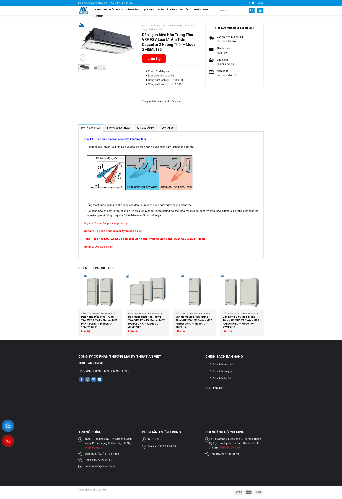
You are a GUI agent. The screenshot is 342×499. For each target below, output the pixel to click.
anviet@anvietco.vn (103, 466)
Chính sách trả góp (221, 371)
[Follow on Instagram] (87, 379)
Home (145, 25)
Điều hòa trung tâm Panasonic (167, 101)
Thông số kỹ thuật (118, 128)
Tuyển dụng (201, 9)
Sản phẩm (132, 9)
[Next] (131, 42)
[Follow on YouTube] (253, 3)
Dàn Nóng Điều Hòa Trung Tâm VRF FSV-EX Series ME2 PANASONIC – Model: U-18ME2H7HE (99, 322)
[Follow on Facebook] (250, 3)
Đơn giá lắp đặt (146, 128)
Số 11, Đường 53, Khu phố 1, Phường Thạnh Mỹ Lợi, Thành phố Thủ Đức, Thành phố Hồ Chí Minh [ (235, 443)
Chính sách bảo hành (222, 364)
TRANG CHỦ (100, 9)
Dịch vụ (147, 9)
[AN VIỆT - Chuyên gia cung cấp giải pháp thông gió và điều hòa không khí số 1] (83, 10)
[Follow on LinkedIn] (99, 379)
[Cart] (260, 10)
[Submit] (252, 10)
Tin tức (184, 9)
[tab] (90, 127)
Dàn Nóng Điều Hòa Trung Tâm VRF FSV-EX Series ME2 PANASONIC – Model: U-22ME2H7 (241, 322)
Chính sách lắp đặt (221, 378)
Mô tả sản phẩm (91, 128)
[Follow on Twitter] (93, 379)
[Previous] (84, 42)
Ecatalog (168, 128)
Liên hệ (99, 16)
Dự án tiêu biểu (166, 9)
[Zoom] (83, 57)
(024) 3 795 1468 (108, 453)
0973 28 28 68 (103, 459)
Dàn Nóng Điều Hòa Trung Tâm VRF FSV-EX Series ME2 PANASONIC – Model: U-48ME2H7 (146, 322)
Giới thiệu (115, 9)
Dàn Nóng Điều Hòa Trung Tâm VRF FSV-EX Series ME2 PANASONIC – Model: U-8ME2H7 (193, 322)
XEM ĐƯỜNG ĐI (230, 447)
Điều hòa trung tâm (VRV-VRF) (166, 25)
